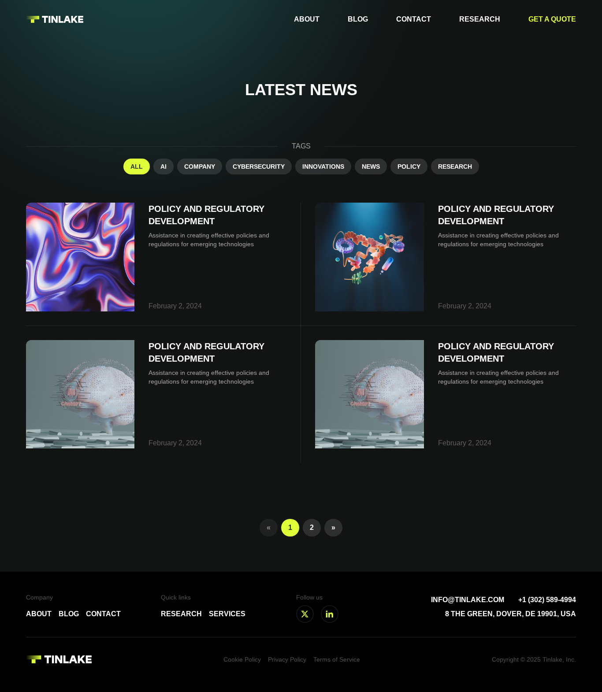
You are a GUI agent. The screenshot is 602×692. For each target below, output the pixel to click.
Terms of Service (336, 659)
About (307, 19)
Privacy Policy (287, 659)
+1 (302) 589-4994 (547, 599)
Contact (413, 19)
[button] (333, 528)
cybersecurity (259, 166)
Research (479, 19)
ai (163, 166)
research (455, 166)
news (371, 166)
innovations (323, 166)
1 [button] (290, 527)
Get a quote (552, 19)
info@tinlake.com (467, 599)
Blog (358, 19)
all (136, 166)
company (199, 166)
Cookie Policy (242, 659)
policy (409, 166)
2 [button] (312, 527)
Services (227, 614)
